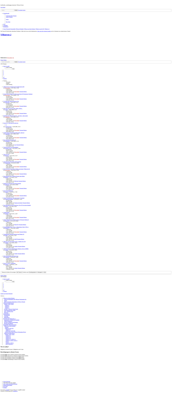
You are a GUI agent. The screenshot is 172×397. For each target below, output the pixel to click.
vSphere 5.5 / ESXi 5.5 (11, 339)
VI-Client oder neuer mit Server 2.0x (11, 101)
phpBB (7, 389)
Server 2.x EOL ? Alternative (9, 263)
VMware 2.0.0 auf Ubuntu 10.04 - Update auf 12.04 (14, 241)
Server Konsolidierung (8, 190)
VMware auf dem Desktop (9, 298)
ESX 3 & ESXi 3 (9, 344)
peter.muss (7, 102)
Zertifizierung (7, 315)
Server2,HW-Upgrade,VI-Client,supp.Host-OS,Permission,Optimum (17, 94)
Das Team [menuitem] (8, 21)
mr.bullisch (7, 141)
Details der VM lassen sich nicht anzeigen (12, 183)
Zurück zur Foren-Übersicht (6, 293)
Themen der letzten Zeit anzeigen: (9, 272)
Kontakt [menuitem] (5, 387)
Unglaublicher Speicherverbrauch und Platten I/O (13, 234)
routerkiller (7, 134)
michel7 (6, 213)
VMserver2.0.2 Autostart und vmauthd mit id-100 (13, 86)
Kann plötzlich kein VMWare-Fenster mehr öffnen (14, 176)
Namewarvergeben (9, 199)
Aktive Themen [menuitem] (9, 17)
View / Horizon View (8, 311)
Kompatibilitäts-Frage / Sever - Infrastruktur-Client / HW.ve (15, 227)
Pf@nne (7, 155)
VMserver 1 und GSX (10, 330)
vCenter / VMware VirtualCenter (11, 309)
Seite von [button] (6, 66)
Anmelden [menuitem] (5, 25)
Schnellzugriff (6, 13)
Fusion (5, 300)
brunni (6, 206)
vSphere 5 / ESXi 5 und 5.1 (11, 340)
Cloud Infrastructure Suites (9, 310)
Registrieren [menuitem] (5, 26)
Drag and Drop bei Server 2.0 (9, 140)
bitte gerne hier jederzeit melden (44, 31)
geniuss (6, 264)
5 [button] (3, 75)
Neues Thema (3, 60)
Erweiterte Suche (21, 10)
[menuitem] (7, 385)
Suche (16, 10)
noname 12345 (8, 148)
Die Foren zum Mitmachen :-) (9, 318)
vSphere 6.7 (8, 335)
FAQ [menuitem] (4, 24)
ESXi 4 (7, 341)
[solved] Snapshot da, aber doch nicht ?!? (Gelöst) (13, 198)
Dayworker (9, 57)
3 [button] (3, 72)
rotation (6, 242)
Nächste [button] (5, 78)
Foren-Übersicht (6, 381)
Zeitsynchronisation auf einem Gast (10, 256)
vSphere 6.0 (8, 338)
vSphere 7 (7, 307)
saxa (15, 144)
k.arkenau (7, 257)
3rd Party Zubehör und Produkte (11, 322)
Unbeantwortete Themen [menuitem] (11, 15)
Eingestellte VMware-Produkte (9, 324)
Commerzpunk (8, 126)
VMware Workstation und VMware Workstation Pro (15, 299)
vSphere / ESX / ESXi (9, 304)
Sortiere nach (26, 272)
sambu (6, 109)
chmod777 (7, 228)
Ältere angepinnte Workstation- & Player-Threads (14, 301)
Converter (6, 316)
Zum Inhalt (3, 7)
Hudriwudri (7, 163)
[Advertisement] (41, 46)
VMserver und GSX (9, 328)
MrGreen (16, 181)
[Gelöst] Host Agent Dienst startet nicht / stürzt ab (13, 132)
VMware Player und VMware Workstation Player (15, 332)
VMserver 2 (6, 34)
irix (13, 57)
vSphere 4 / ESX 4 (10, 343)
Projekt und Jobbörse (8, 323)
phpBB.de (15, 391)
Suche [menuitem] (7, 19)
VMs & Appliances (8, 321)
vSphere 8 (7, 306)
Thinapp (6, 327)
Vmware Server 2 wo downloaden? (10, 147)
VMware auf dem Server (8, 303)
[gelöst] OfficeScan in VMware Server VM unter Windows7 (16, 219)
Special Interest (6, 313)
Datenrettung (7, 317)
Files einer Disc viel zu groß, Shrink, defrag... (13, 108)
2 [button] (3, 71)
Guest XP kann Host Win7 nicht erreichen (12, 161)
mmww (6, 192)
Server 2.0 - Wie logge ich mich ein (10, 123)
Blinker (6, 177)
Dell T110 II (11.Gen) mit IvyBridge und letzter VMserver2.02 (16, 169)
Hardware (6, 312)
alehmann (7, 184)
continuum (7, 117)
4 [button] (3, 73)
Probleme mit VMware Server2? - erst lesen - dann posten (15, 115)
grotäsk (6, 250)
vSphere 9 (7, 305)
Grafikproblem (6, 212)
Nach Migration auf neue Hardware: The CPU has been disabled (17, 205)
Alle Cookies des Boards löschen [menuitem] (10, 384)
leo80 (6, 235)
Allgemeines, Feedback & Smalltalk (11, 320)
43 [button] (3, 77)
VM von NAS (6, 154)
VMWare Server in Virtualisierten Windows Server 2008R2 (15, 248)
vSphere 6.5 (8, 336)
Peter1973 (7, 221)
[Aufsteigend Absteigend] (40, 272)
